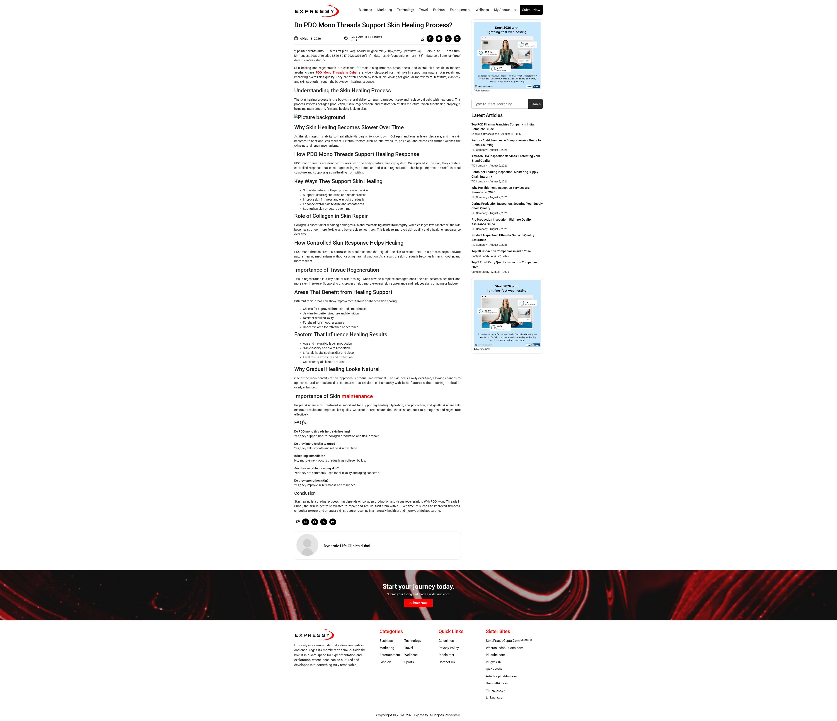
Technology (405, 10)
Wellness (482, 10)
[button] (430, 38)
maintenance (357, 396)
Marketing (384, 10)
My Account (503, 10)
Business (365, 10)
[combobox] (499, 104)
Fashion (439, 10)
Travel (423, 10)
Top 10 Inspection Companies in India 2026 (501, 251)
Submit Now (531, 10)
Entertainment (460, 10)
